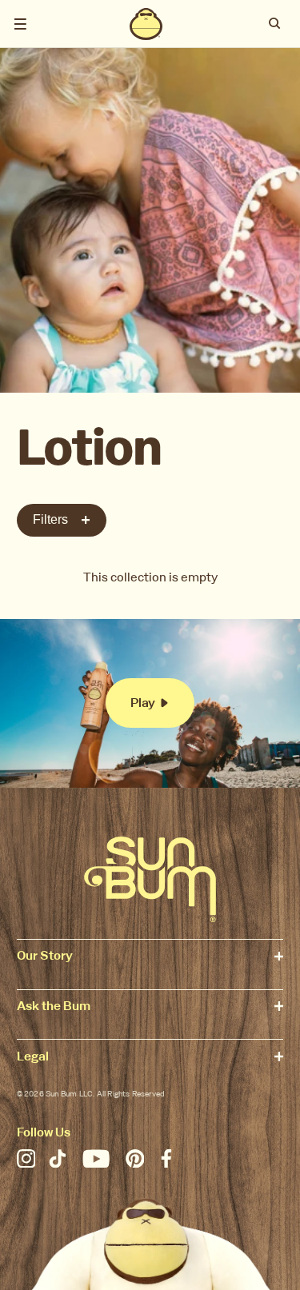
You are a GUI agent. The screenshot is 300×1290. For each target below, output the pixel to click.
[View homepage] (146, 23)
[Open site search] (275, 23)
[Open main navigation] (20, 23)
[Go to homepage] (150, 879)
